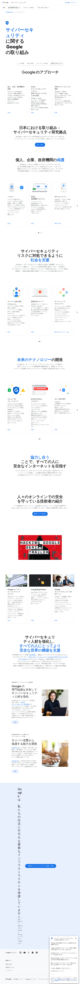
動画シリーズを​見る (40, 514)
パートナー (9, 970)
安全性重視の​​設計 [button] (13, 7)
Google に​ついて (18, 979)
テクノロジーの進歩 (42, 63)
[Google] (8, 979)
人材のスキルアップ (56, 63)
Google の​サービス (30, 979)
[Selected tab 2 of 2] (41, 341)
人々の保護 (21, 63)
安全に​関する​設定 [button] (43, 7)
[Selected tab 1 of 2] (39, 341)
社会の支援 (30, 63)
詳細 (15, 722)
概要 (4, 7)
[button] (40, 547)
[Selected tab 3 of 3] (41, 233)
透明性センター (10, 967)
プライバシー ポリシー (44, 979)
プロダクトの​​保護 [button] (28, 7)
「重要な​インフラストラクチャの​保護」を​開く (40, 866)
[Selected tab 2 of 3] (40, 233)
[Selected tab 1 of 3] (38, 233)
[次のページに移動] (77, 206)
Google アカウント (71, 2)
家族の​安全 (9, 964)
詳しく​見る (40, 145)
